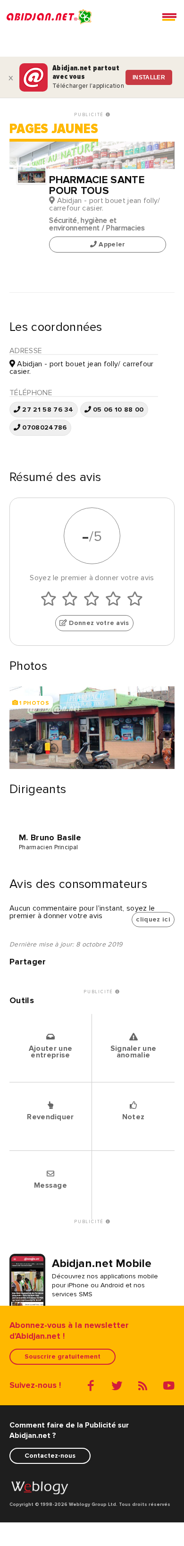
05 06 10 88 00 (117, 410)
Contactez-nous (50, 1456)
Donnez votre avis (98, 623)
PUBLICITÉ (90, 114)
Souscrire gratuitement (62, 1356)
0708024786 (43, 428)
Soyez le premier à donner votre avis (92, 578)
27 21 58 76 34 (47, 410)
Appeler (111, 245)
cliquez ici (153, 919)
